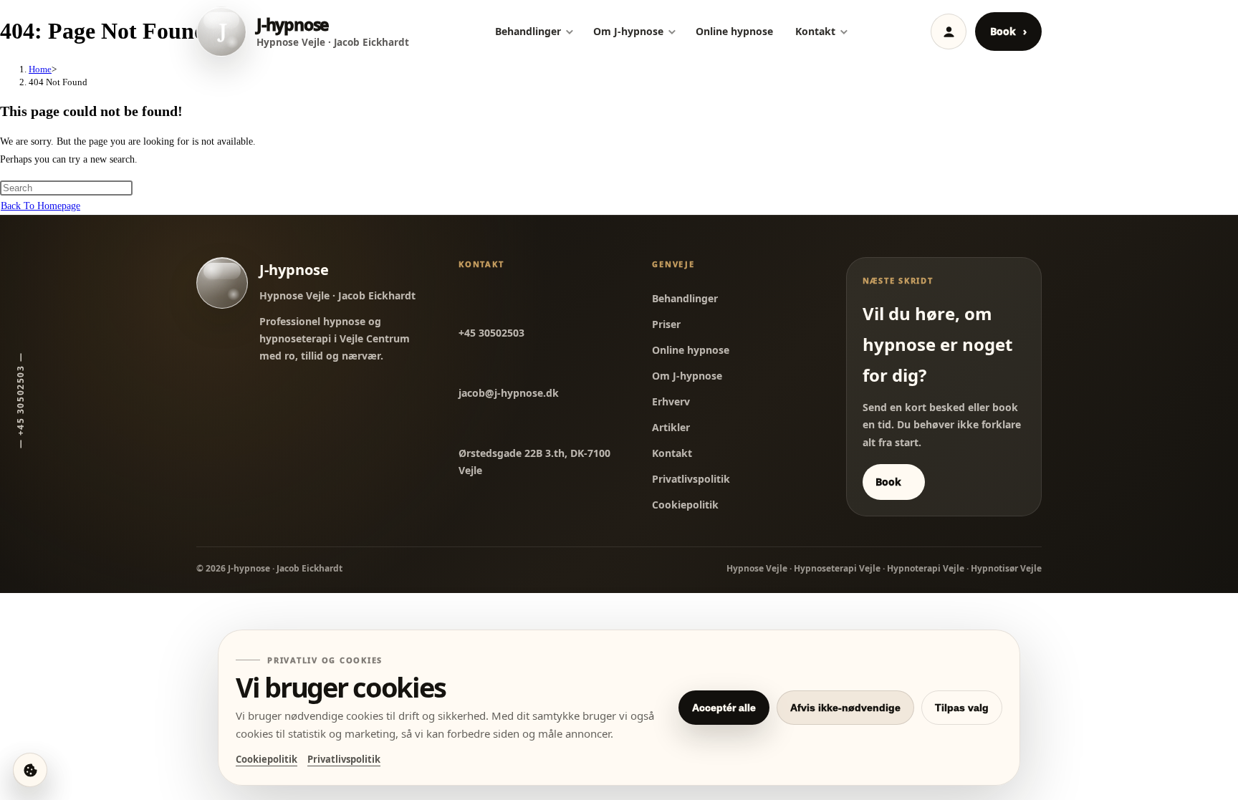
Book (1008, 31)
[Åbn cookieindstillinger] (30, 770)
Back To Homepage (40, 206)
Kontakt (815, 31)
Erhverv (671, 401)
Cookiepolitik (685, 504)
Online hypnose (734, 31)
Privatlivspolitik (691, 479)
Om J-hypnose (628, 31)
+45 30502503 (491, 332)
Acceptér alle (724, 707)
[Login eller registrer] (948, 31)
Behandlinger (528, 31)
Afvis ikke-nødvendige (845, 707)
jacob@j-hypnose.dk (509, 393)
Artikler (671, 427)
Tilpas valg (962, 707)
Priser (666, 324)
